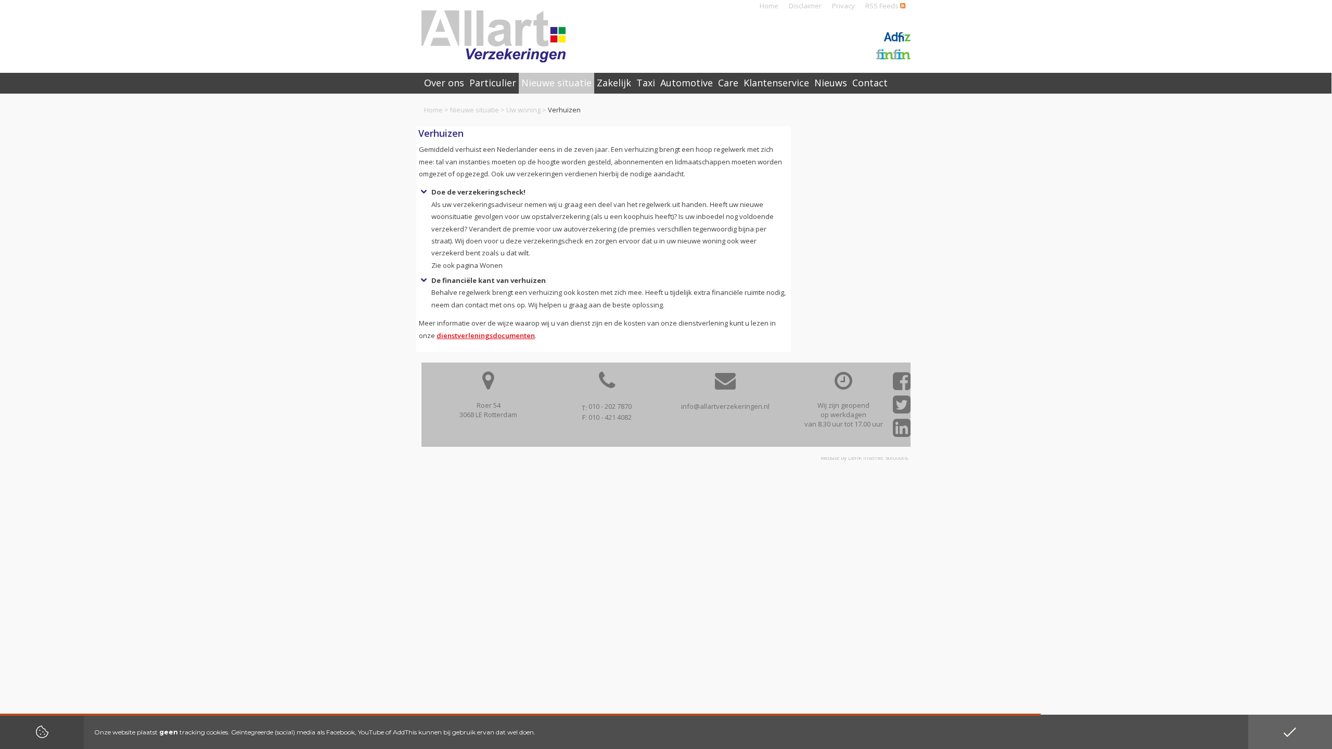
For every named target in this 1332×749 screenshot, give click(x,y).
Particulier (492, 82)
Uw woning (523, 109)
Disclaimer (805, 5)
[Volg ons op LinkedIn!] (902, 431)
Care (728, 82)
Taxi (645, 82)
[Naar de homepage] (493, 36)
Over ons (444, 82)
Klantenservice (776, 82)
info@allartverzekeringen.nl (725, 406)
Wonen (491, 265)
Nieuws (830, 82)
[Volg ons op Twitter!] (902, 408)
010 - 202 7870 (610, 406)
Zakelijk (614, 82)
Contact (870, 82)
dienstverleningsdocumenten (486, 335)
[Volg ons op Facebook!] (902, 385)
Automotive (686, 82)
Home (769, 5)
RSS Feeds (882, 5)
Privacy (843, 5)
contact (476, 304)
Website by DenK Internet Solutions (864, 457)
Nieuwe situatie (474, 109)
